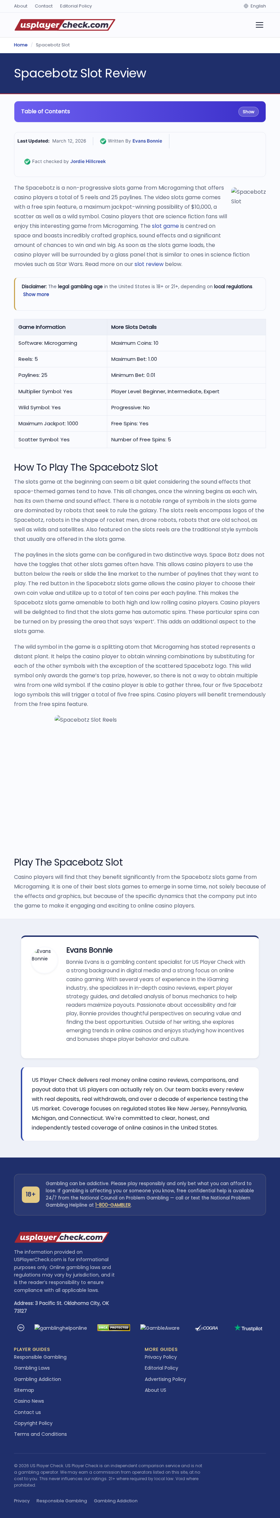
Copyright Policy (33, 1423)
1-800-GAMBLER (113, 1205)
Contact (44, 6)
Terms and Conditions (40, 1434)
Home (21, 45)
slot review (149, 264)
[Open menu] (259, 24)
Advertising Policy (165, 1379)
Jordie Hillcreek (88, 161)
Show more (36, 294)
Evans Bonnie (147, 141)
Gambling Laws (32, 1368)
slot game (165, 226)
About (20, 6)
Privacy (22, 1501)
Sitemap (24, 1390)
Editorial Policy (76, 6)
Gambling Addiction (37, 1379)
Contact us (27, 1412)
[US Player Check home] (65, 25)
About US (155, 1390)
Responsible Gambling (40, 1357)
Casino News (29, 1401)
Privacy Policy (161, 1357)
